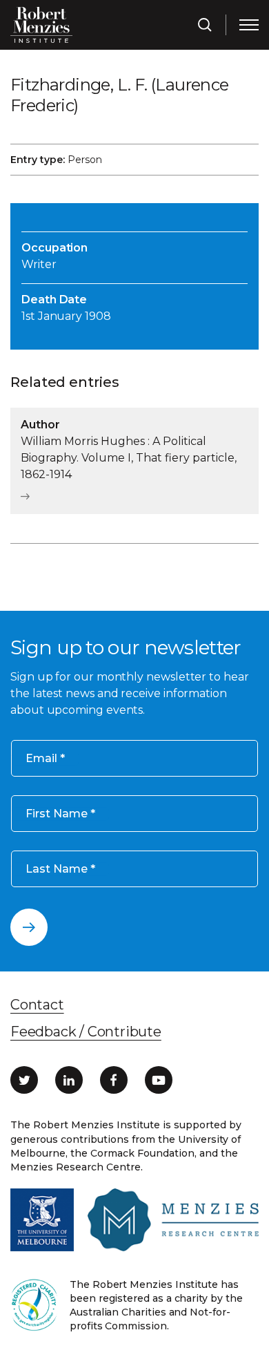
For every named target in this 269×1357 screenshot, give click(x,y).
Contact (37, 1004)
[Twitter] (24, 1080)
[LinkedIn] (69, 1080)
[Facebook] (114, 1080)
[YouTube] (158, 1080)
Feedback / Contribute (85, 1031)
